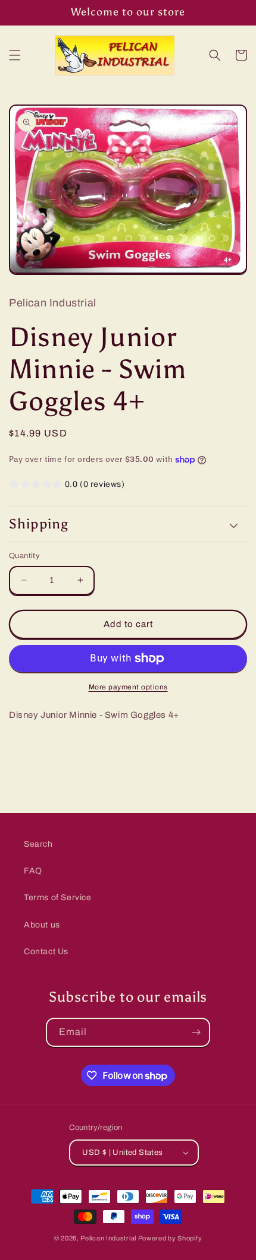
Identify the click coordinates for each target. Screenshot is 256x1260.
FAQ (33, 870)
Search (38, 844)
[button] (15, 55)
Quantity (24, 556)
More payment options (128, 687)
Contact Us (46, 951)
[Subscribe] (196, 1032)
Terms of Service (58, 897)
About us (42, 924)
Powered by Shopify (170, 1238)
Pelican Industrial (108, 1238)
